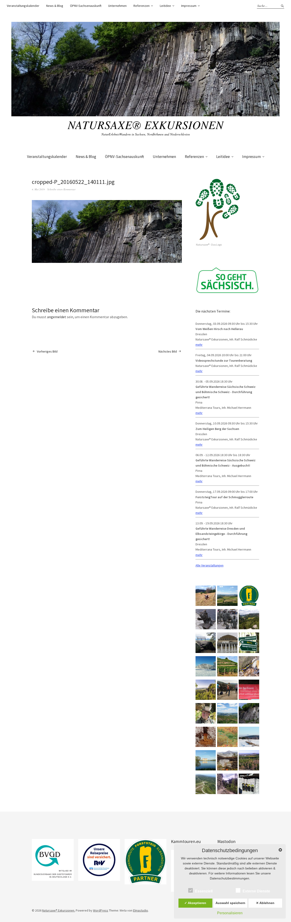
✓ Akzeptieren (195, 903)
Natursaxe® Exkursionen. (58, 910)
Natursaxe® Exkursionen (145, 124)
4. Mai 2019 (38, 189)
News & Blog (54, 6)
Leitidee (165, 6)
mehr (199, 345)
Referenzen (141, 6)
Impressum (188, 6)
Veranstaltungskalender (23, 6)
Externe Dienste (256, 891)
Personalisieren (230, 913)
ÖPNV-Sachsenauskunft (85, 6)
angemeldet (56, 317)
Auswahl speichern (230, 903)
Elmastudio (140, 910)
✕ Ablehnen (265, 903)
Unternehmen (117, 6)
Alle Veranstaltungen (209, 565)
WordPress (100, 910)
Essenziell (204, 891)
